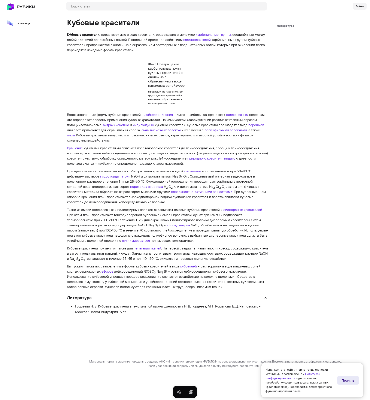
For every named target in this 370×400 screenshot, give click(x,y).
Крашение (75, 148)
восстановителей (197, 39)
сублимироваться (136, 240)
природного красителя (205, 158)
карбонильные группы (213, 34)
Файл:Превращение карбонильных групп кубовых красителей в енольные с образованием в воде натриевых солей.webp (166, 75)
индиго (229, 158)
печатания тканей (147, 248)
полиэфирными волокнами (225, 130)
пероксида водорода (146, 186)
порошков (256, 125)
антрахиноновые (116, 125)
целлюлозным (237, 114)
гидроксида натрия (115, 176)
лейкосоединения (158, 114)
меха (71, 135)
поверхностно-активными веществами (201, 192)
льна (145, 130)
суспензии (192, 171)
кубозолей (188, 266)
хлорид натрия (178, 225)
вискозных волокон (165, 130)
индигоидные (143, 125)
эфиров (107, 271)
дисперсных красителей (242, 209)
